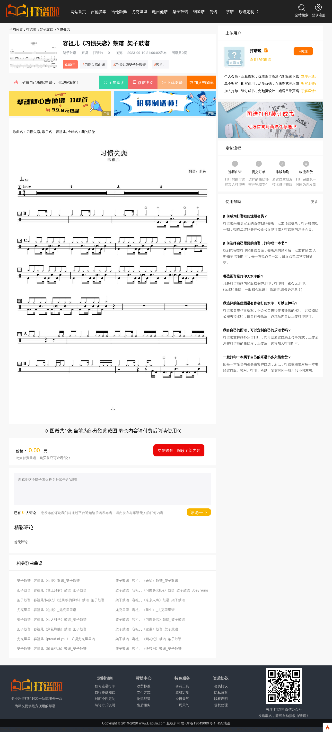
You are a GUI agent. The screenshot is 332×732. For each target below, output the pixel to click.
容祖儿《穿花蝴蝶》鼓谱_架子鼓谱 (60, 629)
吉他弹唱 (98, 11)
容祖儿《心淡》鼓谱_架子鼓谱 (57, 580)
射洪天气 (127, 729)
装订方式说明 (105, 704)
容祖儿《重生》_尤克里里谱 (153, 609)
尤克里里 (139, 11)
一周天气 (182, 704)
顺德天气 (80, 729)
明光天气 (316, 729)
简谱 (213, 11)
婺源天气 (273, 729)
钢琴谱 (199, 11)
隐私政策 (221, 692)
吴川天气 (65, 729)
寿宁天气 (287, 729)
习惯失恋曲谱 (95, 64)
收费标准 (143, 685)
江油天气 (141, 729)
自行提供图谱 (105, 692)
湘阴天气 (185, 729)
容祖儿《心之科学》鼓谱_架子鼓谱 (60, 619)
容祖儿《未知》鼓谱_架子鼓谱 (155, 580)
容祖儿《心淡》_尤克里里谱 (55, 609)
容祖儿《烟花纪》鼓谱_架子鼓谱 (157, 638)
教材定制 (182, 692)
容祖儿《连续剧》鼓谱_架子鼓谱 (157, 648)
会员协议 (221, 685)
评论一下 (199, 512)
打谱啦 (31, 29)
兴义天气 (156, 729)
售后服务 (143, 704)
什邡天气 (94, 729)
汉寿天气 (214, 729)
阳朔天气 (21, 729)
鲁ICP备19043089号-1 (198, 723)
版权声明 (221, 698)
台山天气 (50, 729)
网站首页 (78, 11)
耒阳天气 (229, 729)
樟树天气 (243, 729)
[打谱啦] (33, 11)
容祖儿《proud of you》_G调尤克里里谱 (64, 638)
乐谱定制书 (248, 11)
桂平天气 (7, 729)
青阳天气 (302, 729)
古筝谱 (228, 11)
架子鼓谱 (180, 11)
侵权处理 (221, 704)
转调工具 (182, 685)
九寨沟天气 (110, 729)
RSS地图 (223, 723)
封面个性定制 (105, 698)
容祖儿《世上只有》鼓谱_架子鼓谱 (60, 590)
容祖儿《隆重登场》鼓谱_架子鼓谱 (60, 648)
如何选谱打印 (105, 685)
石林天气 (36, 729)
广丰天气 (258, 729)
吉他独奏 (119, 11)
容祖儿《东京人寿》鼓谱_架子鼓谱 (158, 599)
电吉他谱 (160, 11)
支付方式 (143, 692)
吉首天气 (170, 729)
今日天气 (182, 698)
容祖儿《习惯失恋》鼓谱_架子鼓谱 (158, 619)
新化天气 (200, 729)
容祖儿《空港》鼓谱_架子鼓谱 (155, 629)
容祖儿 (161, 64)
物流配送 (143, 698)
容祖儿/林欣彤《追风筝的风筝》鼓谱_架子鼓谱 (69, 599)
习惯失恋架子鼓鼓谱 (130, 64)
